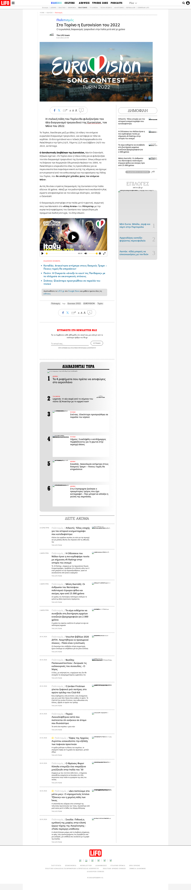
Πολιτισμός (82, 7)
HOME (42, 13)
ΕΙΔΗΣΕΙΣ (50, 13)
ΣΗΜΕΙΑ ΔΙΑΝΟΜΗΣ (138, 868)
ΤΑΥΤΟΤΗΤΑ (56, 865)
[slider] (61, 253)
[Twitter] (149, 98)
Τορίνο (100, 303)
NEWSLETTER (86, 865)
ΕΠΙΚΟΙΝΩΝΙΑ (70, 865)
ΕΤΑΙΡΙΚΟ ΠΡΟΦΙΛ (118, 865)
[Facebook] (145, 98)
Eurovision (94, 122)
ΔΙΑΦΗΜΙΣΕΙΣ (101, 865)
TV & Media (93, 7)
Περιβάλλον (130, 7)
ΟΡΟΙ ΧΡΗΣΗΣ (63, 348)
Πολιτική (61, 7)
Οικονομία (72, 7)
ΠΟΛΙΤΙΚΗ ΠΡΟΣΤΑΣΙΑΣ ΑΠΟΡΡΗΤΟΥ (83, 348)
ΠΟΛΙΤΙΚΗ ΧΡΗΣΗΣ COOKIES (114, 868)
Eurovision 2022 (74, 303)
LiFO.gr (61, 291)
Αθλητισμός (119, 7)
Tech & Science (106, 7)
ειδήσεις (47, 293)
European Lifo (143, 7)
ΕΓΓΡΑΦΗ (96, 343)
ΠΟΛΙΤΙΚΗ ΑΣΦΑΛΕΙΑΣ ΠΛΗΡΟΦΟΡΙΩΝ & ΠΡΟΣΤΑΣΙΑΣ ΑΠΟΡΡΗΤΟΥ (72, 868)
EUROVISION (89, 303)
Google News (74, 291)
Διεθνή (53, 7)
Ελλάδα (45, 7)
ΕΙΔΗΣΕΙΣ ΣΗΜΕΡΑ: (52, 261)
